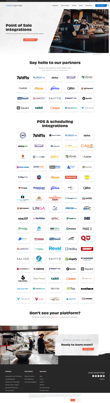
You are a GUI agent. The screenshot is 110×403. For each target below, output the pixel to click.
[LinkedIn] (93, 376)
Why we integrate (29, 39)
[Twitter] (96, 376)
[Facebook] (98, 376)
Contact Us (102, 379)
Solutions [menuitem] (55, 5)
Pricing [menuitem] (74, 5)
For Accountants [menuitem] (9, 390)
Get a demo (100, 5)
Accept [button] (73, 400)
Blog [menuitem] (41, 376)
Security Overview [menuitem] (44, 387)
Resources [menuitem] (88, 5)
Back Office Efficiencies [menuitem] (11, 387)
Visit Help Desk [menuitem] (100, 1)
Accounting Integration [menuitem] (31, 382)
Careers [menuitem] (42, 382)
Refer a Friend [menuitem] (92, 1)
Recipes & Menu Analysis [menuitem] (12, 385)
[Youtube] (104, 376)
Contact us (57, 317)
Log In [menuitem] (107, 1)
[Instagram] (101, 376)
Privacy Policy (44, 397)
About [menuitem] (81, 5)
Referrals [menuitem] (42, 385)
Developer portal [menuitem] (44, 390)
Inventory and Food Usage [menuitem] (12, 382)
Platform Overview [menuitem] (29, 376)
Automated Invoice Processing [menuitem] (13, 376)
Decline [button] (78, 400)
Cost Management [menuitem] (10, 379)
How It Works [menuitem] (65, 5)
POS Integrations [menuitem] (29, 379)
